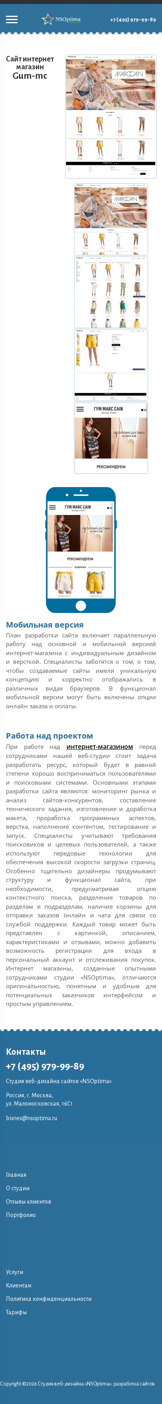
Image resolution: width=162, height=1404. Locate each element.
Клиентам (18, 1285)
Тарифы (16, 1312)
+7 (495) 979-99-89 (133, 19)
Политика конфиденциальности (49, 1299)
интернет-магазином (99, 746)
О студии (17, 1188)
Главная (16, 1175)
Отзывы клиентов (28, 1201)
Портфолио (21, 1215)
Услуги (14, 1272)
